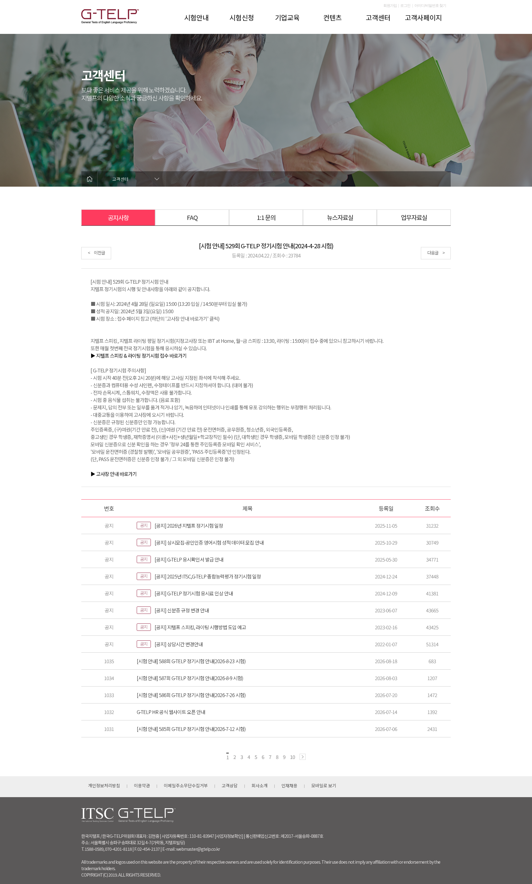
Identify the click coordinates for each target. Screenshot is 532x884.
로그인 (405, 5)
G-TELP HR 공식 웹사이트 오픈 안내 (171, 712)
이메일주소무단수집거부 (186, 785)
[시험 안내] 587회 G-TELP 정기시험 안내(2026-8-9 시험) (190, 678)
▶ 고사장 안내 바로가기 (114, 473)
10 (292, 756)
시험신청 (241, 17)
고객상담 (230, 785)
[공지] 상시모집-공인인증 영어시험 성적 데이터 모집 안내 (209, 542)
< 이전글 (96, 252)
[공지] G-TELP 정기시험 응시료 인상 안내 (194, 593)
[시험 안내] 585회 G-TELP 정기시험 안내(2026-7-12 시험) (191, 728)
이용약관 (142, 785)
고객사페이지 (423, 17)
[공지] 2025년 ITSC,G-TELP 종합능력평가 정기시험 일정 (208, 576)
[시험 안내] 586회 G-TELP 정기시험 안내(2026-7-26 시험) (191, 695)
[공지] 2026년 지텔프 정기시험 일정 (189, 525)
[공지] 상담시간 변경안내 (179, 644)
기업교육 (287, 17)
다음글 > (436, 252)
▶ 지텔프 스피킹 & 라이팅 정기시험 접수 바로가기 (139, 355)
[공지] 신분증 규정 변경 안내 (182, 610)
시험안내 (196, 17)
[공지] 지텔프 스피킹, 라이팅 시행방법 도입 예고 (200, 627)
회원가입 (390, 5)
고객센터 (378, 17)
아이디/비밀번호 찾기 (430, 5)
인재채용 (289, 785)
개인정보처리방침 (104, 785)
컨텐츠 (332, 17)
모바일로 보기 (323, 785)
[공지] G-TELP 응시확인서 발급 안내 (189, 559)
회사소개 (260, 785)
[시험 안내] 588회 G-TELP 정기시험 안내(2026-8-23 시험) (191, 661)
